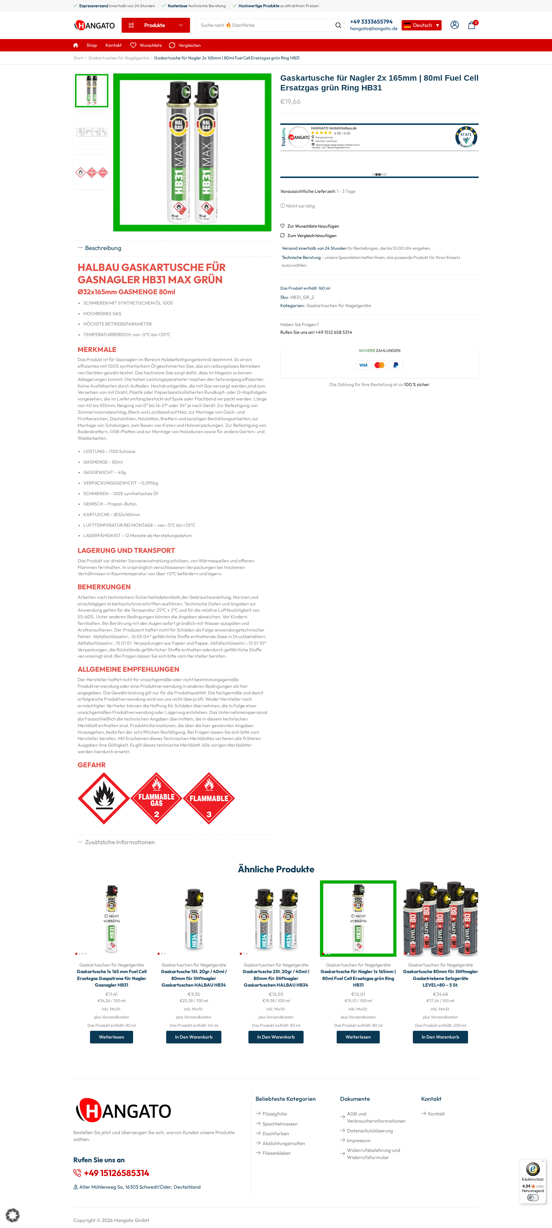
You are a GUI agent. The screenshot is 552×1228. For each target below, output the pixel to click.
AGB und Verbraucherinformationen (376, 1117)
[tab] (172, 248)
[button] (454, 25)
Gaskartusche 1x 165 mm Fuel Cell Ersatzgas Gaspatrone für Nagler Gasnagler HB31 (112, 978)
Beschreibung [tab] (103, 247)
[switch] (533, 1197)
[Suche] (338, 25)
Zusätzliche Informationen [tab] (120, 842)
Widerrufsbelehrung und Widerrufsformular (373, 1153)
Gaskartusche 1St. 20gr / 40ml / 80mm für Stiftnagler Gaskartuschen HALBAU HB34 (194, 978)
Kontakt (436, 1114)
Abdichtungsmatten (283, 1143)
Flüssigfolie (274, 1114)
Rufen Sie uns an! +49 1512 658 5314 (316, 332)
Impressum (359, 1140)
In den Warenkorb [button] (193, 1037)
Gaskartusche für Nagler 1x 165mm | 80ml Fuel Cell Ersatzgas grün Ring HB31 (358, 978)
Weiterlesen (111, 1037)
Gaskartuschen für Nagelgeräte (119, 58)
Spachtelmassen (280, 1124)
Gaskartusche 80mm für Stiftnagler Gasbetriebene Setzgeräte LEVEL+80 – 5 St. (440, 978)
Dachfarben (275, 1133)
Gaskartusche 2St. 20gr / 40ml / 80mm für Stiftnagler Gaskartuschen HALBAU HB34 (276, 978)
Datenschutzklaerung (370, 1131)
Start (79, 58)
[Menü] (542, 1162)
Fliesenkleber (276, 1153)
